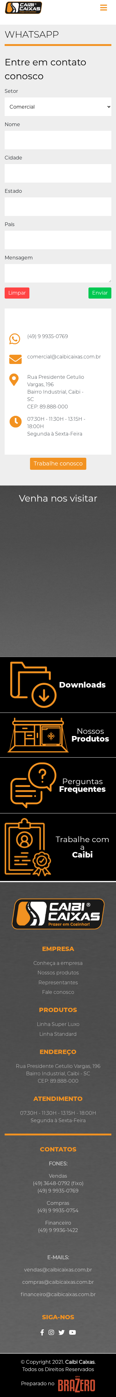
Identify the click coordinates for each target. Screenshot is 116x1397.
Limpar (17, 293)
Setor (11, 91)
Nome (12, 124)
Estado (13, 191)
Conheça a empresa (58, 963)
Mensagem (19, 258)
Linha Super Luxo (58, 1024)
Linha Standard (58, 1034)
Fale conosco (58, 992)
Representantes (58, 983)
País (10, 224)
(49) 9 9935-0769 (47, 336)
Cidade (13, 158)
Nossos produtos (58, 973)
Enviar (100, 293)
